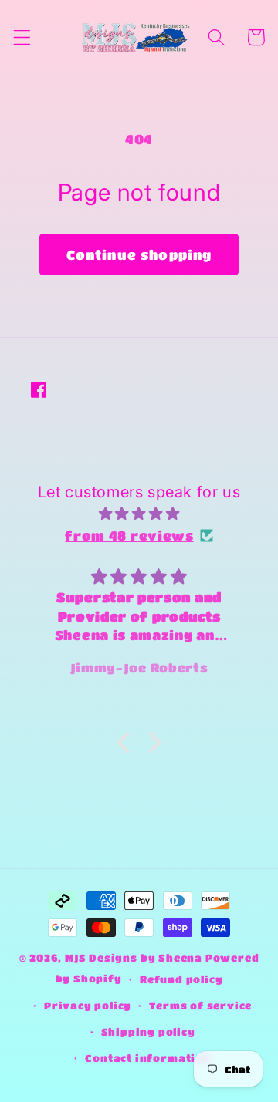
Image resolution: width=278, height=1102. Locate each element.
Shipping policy (148, 1031)
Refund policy (181, 979)
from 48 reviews (129, 535)
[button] (22, 37)
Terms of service (200, 1005)
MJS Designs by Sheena (135, 957)
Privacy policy (87, 1005)
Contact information (147, 1058)
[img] (139, 513)
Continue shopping (139, 254)
